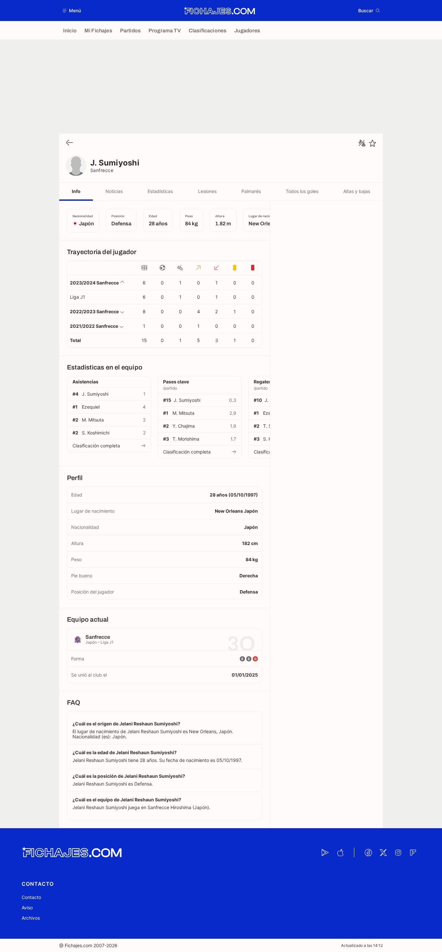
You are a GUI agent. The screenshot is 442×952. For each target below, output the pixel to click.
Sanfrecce (101, 170)
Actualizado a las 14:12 (362, 945)
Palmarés (251, 191)
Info (76, 191)
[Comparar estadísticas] (362, 143)
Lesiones (207, 191)
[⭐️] (372, 143)
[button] (72, 10)
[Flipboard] (413, 852)
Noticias (114, 191)
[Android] (325, 852)
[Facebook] (368, 852)
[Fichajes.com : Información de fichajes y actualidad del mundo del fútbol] (219, 11)
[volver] (69, 143)
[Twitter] (383, 852)
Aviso (27, 907)
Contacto (31, 897)
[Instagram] (398, 852)
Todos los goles (302, 191)
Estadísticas (160, 191)
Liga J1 (77, 297)
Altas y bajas (356, 191)
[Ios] (340, 852)
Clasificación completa (96, 445)
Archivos (31, 918)
